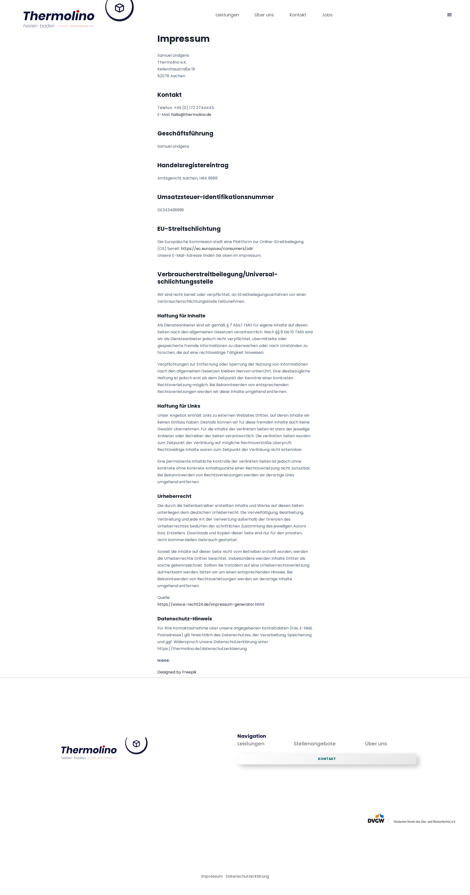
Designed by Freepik (177, 672)
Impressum (212, 876)
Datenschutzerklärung (247, 876)
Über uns (376, 743)
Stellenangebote (315, 743)
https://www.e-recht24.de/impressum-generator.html (210, 604)
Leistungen (250, 743)
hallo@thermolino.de (191, 114)
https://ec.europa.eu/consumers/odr (217, 248)
